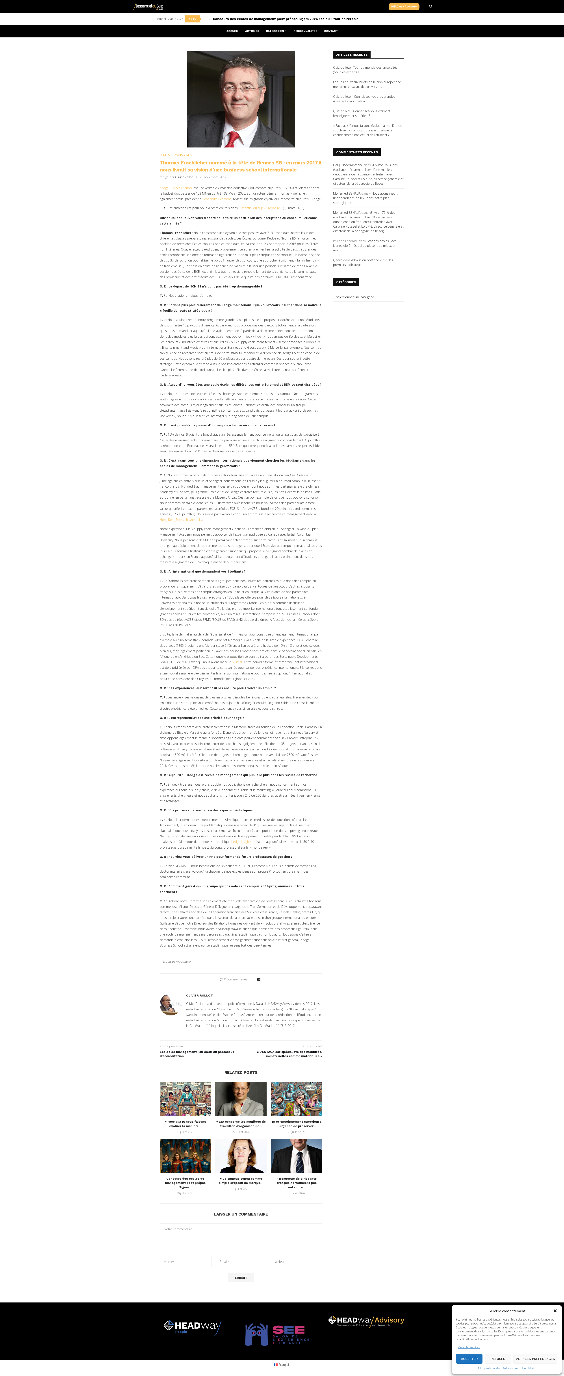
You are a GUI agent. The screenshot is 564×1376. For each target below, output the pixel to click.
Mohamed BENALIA (346, 193)
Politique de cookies (489, 1368)
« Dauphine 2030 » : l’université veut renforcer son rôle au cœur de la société (277, 19)
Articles (252, 31)
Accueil (232, 31)
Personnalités (305, 31)
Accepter (469, 1359)
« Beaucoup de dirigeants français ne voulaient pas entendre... (296, 1183)
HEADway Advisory (404, 6)
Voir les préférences (535, 1359)
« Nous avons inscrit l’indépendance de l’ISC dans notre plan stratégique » (365, 198)
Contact (331, 31)
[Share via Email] (258, 979)
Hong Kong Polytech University (181, 520)
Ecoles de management (178, 961)
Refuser (498, 1359)
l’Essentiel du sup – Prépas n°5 (260, 208)
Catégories (275, 31)
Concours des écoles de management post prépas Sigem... (185, 1183)
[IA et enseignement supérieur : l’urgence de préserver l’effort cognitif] (296, 1099)
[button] (555, 1311)
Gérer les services (469, 1347)
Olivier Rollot (184, 177)
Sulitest (237, 662)
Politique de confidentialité (518, 1368)
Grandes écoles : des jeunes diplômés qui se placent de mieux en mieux (365, 245)
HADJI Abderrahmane (348, 165)
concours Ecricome (218, 199)
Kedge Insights (241, 842)
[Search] (431, 6)
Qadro (337, 260)
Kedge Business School (176, 188)
